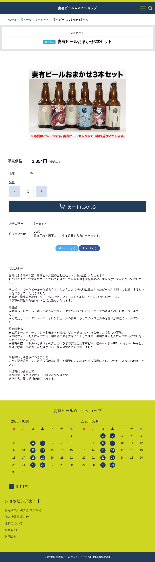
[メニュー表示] (143, 8)
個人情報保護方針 (17, 516)
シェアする (91, 248)
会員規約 (11, 530)
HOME (12, 19)
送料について (14, 523)
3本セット (42, 19)
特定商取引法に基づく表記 (23, 510)
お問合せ (11, 536)
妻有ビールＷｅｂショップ (77, 8)
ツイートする (68, 248)
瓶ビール (26, 19)
